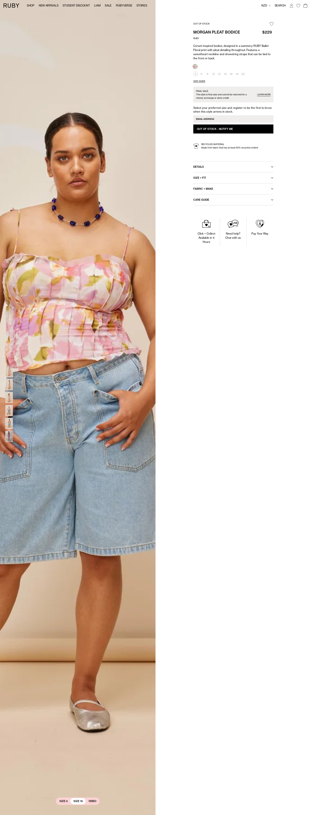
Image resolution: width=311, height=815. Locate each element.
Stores (141, 5)
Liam (97, 5)
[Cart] (305, 5)
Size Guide (199, 81)
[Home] (11, 5)
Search (280, 5)
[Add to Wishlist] (271, 24)
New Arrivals (48, 5)
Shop (30, 5)
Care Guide (201, 199)
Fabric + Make (203, 188)
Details (198, 166)
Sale (108, 5)
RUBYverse (124, 5)
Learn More (264, 94)
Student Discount (76, 5)
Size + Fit (199, 177)
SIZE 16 (78, 801)
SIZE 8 (63, 801)
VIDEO (92, 801)
